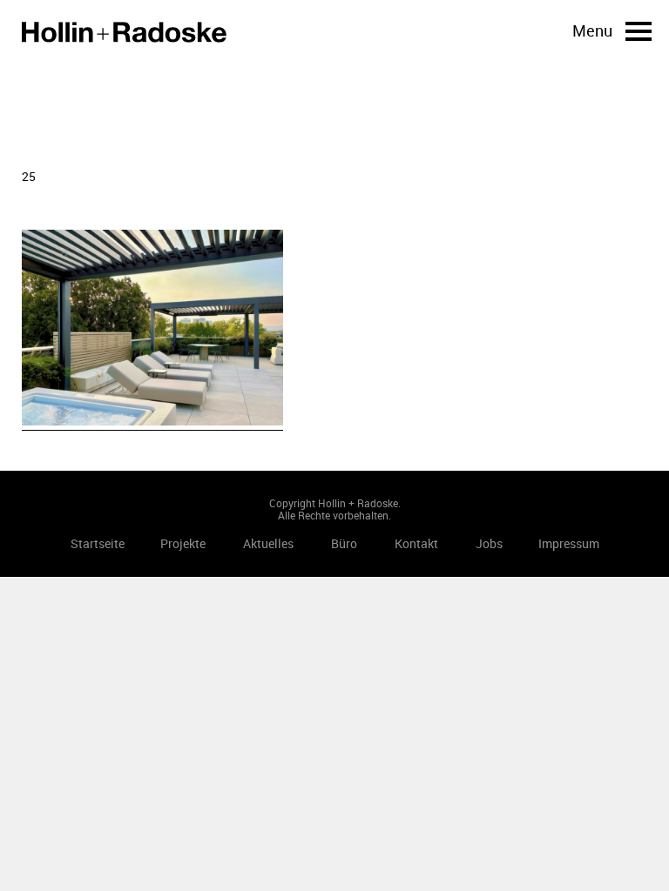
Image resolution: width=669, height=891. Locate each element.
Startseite (124, 32)
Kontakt (416, 543)
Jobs (489, 543)
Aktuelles (268, 543)
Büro (344, 543)
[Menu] (638, 31)
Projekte (183, 543)
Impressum (568, 543)
